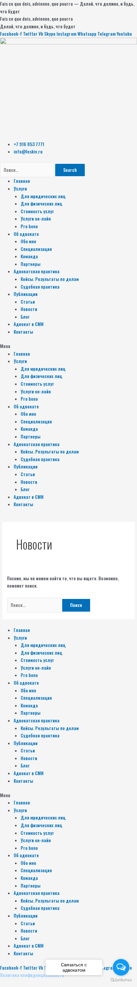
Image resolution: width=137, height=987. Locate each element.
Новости (29, 309)
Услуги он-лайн (36, 218)
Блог (25, 316)
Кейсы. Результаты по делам (50, 279)
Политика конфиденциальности (32, 975)
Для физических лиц (41, 203)
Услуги (20, 188)
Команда (29, 256)
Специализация (36, 249)
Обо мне (28, 241)
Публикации (26, 294)
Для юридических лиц (43, 196)
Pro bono (29, 226)
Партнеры (31, 264)
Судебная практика (40, 286)
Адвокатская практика (37, 271)
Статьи (28, 301)
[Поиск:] (34, 605)
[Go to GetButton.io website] (121, 980)
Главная (22, 181)
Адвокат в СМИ (29, 324)
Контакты (23, 331)
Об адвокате (26, 234)
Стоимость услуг (37, 211)
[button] (68, 346)
